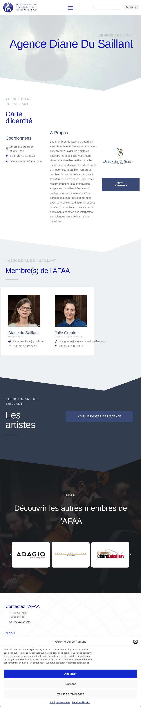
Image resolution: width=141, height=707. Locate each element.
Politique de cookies (60, 702)
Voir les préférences (70, 694)
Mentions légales (81, 702)
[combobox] (107, 7)
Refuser (70, 684)
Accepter (70, 673)
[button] (135, 642)
